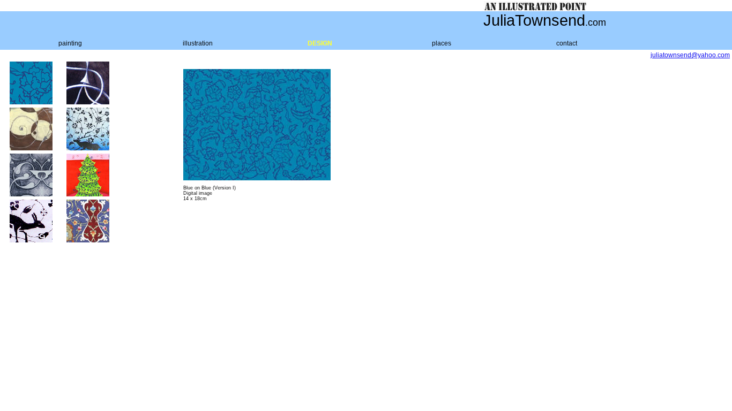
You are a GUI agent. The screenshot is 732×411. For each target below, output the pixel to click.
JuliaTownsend (534, 20)
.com (595, 22)
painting (70, 43)
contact (566, 43)
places (441, 43)
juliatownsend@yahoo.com (690, 55)
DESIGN (320, 43)
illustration (198, 43)
